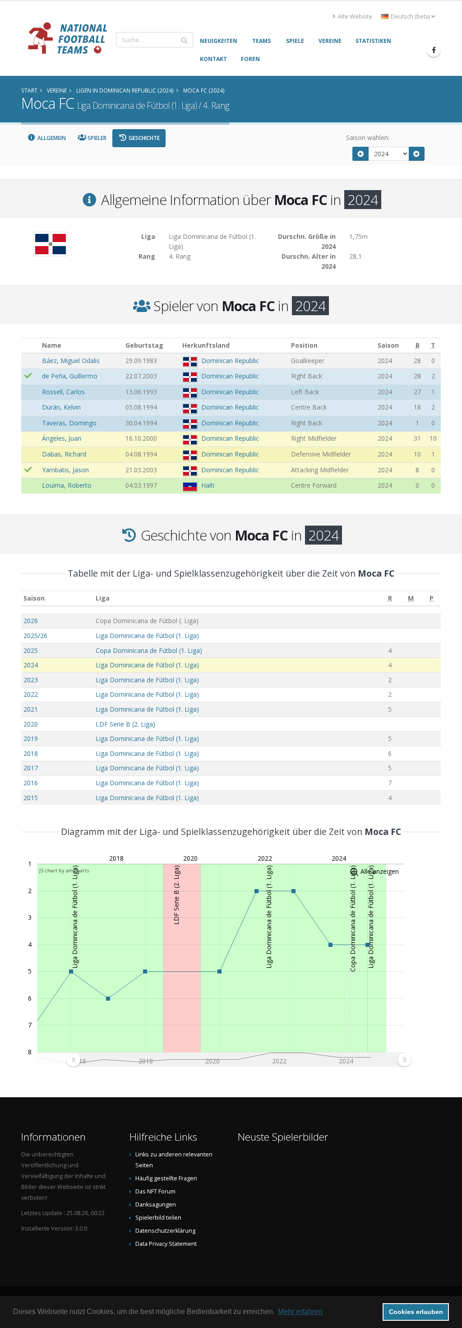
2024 (30, 665)
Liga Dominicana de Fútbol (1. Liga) (147, 635)
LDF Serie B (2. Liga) (125, 724)
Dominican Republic (230, 360)
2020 (30, 724)
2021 (30, 709)
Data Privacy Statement (166, 1244)
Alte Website (354, 16)
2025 (30, 650)
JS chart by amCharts (64, 870)
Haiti (207, 485)
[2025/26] (417, 154)
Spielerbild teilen (158, 1217)
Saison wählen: (367, 137)
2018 (30, 753)
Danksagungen (155, 1204)
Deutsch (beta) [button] (410, 16)
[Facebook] (433, 50)
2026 (30, 620)
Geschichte (143, 138)
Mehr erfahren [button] (300, 1311)
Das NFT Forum (155, 1191)
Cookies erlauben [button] (416, 1311)
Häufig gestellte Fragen (166, 1178)
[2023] (360, 154)
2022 (30, 694)
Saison (34, 598)
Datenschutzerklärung (165, 1231)
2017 (30, 768)
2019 (30, 738)
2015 (30, 797)
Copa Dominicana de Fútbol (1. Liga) (149, 650)
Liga (103, 598)
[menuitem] (238, 1059)
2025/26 (35, 635)
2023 (30, 680)
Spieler (96, 138)
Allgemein (51, 138)
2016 (30, 782)
